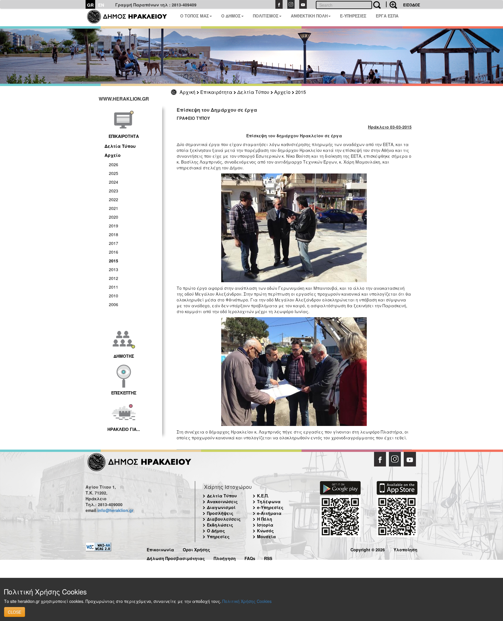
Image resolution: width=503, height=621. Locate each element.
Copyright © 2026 (367, 549)
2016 (113, 252)
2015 (300, 92)
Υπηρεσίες (218, 536)
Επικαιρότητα (216, 92)
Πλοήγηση (225, 557)
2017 (113, 243)
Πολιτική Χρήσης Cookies (247, 601)
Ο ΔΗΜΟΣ (231, 16)
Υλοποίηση (405, 549)
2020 (113, 217)
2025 (113, 173)
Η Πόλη (264, 519)
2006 (113, 304)
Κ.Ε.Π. (263, 496)
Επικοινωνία (160, 549)
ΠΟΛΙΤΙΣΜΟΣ (266, 16)
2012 (113, 278)
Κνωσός (265, 531)
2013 (113, 269)
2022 (113, 199)
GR (90, 5)
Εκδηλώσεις (220, 525)
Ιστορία (265, 525)
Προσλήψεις (220, 513)
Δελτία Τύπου (253, 92)
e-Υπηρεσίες (270, 507)
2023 (113, 191)
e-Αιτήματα (269, 513)
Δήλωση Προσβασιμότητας (176, 557)
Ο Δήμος (216, 531)
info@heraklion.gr (115, 510)
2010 (113, 296)
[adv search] (391, 4)
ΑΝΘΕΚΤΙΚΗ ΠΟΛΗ (309, 16)
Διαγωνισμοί (221, 507)
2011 (113, 287)
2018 (113, 234)
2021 (113, 208)
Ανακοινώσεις (222, 501)
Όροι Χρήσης (196, 549)
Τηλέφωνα (269, 501)
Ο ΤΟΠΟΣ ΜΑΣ (194, 16)
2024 (113, 182)
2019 (113, 226)
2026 (113, 164)
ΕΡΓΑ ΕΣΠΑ (387, 16)
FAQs (250, 557)
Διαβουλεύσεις (224, 519)
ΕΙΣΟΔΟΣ (411, 5)
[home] (131, 17)
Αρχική (187, 92)
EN (101, 5)
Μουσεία (266, 536)
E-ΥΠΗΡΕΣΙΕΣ (353, 16)
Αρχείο (282, 92)
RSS (268, 557)
